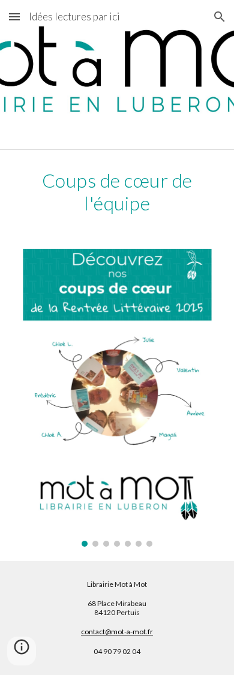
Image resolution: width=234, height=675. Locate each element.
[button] (14, 16)
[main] (117, 192)
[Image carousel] (117, 398)
